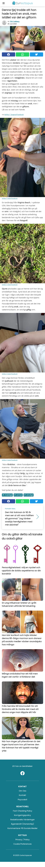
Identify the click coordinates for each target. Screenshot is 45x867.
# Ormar (18, 495)
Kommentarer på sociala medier (23, 828)
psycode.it (22, 799)
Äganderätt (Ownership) (22, 824)
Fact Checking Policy (22, 811)
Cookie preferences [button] (22, 844)
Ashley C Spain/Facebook (9, 198)
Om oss (22, 791)
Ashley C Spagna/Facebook (14, 114)
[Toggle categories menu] (3, 3)
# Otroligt (28, 495)
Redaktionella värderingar (22, 819)
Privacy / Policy (22, 839)
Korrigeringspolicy (22, 815)
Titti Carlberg (14, 21)
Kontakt (22, 795)
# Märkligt (7, 495)
